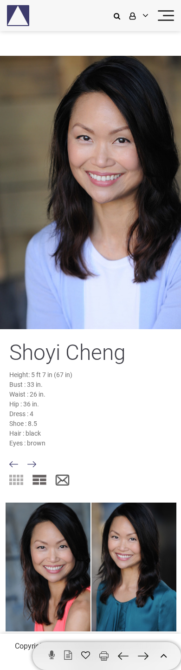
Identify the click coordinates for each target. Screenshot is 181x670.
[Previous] (13, 464)
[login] (138, 15)
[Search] (119, 15)
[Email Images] (62, 480)
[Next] (31, 464)
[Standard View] (39, 480)
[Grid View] (16, 480)
